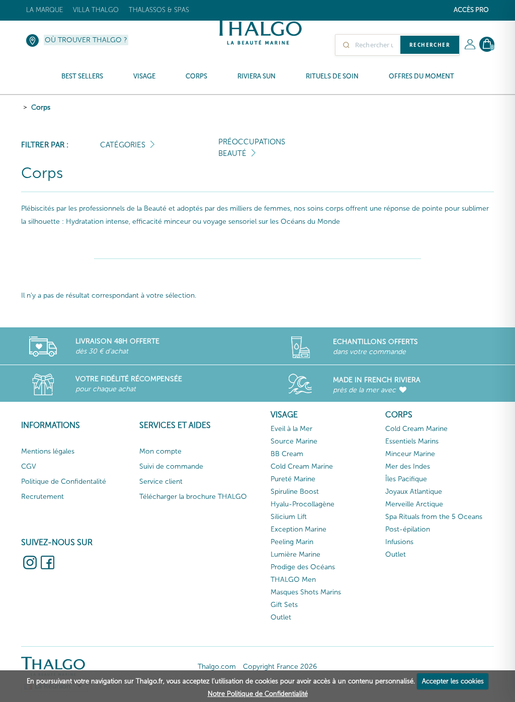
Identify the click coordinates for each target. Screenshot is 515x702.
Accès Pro (471, 10)
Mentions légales (47, 451)
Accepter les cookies (453, 681)
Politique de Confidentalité (63, 481)
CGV (28, 466)
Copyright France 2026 (280, 666)
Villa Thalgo (96, 10)
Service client (161, 481)
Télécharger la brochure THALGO (193, 496)
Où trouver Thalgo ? (86, 40)
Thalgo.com (217, 666)
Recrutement (42, 496)
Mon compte (160, 451)
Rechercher (429, 44)
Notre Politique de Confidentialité (258, 693)
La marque (44, 10)
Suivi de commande (171, 466)
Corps (40, 107)
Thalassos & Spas (159, 10)
